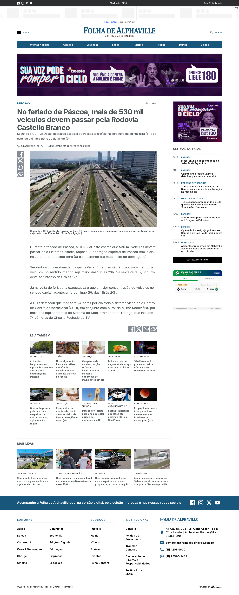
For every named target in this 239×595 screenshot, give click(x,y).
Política (161, 44)
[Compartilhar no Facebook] (20, 154)
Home (94, 535)
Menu (26, 32)
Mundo (183, 44)
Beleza (21, 535)
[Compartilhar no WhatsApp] (20, 167)
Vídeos (205, 44)
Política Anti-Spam (134, 572)
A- (146, 103)
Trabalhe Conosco (131, 547)
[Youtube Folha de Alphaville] (31, 3)
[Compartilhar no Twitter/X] (20, 161)
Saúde (116, 44)
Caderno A (24, 542)
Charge (22, 556)
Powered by (204, 587)
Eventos (96, 556)
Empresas (56, 556)
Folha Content (100, 562)
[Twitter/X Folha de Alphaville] (27, 3)
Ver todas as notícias (197, 260)
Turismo (138, 44)
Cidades (68, 44)
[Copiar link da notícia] (20, 174)
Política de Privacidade (133, 537)
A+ (154, 103)
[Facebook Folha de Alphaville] (18, 3)
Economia (56, 535)
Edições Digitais (60, 542)
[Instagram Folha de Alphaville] (22, 3)
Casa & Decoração (29, 549)
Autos (21, 528)
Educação (92, 44)
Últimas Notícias (40, 44)
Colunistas (57, 528)
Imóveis (96, 528)
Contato (131, 528)
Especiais (56, 562)
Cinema (22, 562)
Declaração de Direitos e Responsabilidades (138, 560)
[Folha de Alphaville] (119, 32)
